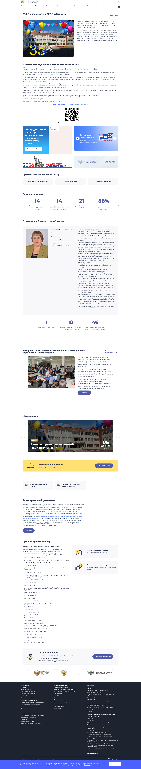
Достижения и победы (28, 698)
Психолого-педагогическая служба (97, 690)
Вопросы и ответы (92, 753)
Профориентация (59, 706)
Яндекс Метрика (53, 763)
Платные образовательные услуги (97, 725)
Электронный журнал (27, 721)
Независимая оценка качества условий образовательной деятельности (99, 704)
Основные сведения (93, 716)
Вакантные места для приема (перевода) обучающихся (99, 737)
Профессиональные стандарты (30, 704)
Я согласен (115, 764)
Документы (90, 718)
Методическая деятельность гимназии (32, 702)
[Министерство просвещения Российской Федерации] (41, 673)
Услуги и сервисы (79, 6)
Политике (87, 765)
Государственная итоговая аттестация (65, 691)
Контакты (34, 8)
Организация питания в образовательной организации (99, 727)
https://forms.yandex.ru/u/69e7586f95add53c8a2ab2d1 (70, 104)
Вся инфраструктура (111, 351)
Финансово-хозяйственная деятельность (99, 734)
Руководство (91, 730)
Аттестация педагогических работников (33, 707)
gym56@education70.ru (63, 661)
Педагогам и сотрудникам (29, 700)
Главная (23, 6)
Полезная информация (94, 6)
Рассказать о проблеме (102, 656)
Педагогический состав (28, 691)
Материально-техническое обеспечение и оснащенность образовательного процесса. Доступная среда (100, 745)
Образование (91, 720)
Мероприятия (25, 8)
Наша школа (25, 685)
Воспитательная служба (94, 692)
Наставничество (26, 711)
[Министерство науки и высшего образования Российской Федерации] (70, 673)
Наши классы (25, 695)
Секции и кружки (59, 700)
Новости (105, 6)
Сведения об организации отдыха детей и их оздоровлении (100, 698)
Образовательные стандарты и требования (100, 723)
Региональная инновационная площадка (33, 715)
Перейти (29, 530)
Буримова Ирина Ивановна (62, 230)
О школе (60, 6)
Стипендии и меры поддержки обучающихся (100, 748)
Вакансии (24, 719)
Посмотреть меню (104, 465)
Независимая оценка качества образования (100, 702)
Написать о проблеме (33, 149)
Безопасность (58, 708)
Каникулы (57, 698)
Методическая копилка (28, 713)
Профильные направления (29, 693)
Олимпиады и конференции (62, 702)
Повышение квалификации (29, 709)
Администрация (26, 689)
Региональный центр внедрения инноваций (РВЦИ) (100, 695)
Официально (91, 688)
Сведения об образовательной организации (41, 6)
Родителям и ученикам (61, 685)
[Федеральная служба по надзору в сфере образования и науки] (99, 673)
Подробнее (114, 15)
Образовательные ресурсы (29, 717)
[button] (119, 2)
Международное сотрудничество (97, 732)
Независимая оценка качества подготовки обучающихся (100, 708)
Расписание (68, 6)
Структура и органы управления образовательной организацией (102, 740)
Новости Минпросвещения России (31, 723)
